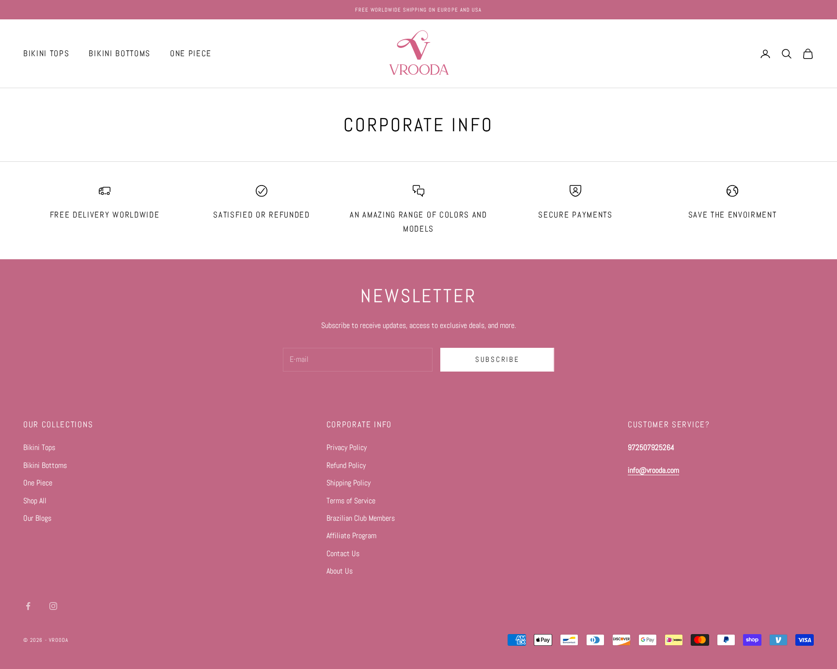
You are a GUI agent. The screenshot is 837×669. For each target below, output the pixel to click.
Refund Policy (346, 465)
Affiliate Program (351, 535)
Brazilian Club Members (360, 518)
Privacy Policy (346, 447)
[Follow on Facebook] (28, 606)
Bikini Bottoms (45, 465)
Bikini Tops (39, 447)
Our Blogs (37, 518)
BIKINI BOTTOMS (120, 53)
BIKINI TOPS (46, 53)
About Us (339, 571)
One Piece (37, 483)
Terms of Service (350, 501)
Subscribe (497, 359)
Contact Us (342, 553)
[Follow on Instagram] (53, 606)
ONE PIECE (191, 53)
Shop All (34, 501)
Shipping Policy (348, 483)
